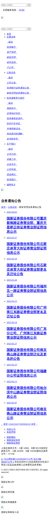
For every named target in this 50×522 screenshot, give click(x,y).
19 (23, 424)
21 (27, 424)
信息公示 (11, 429)
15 (14, 424)
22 (29, 424)
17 (18, 424)
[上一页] (2, 424)
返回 (10, 42)
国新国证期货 (13, 443)
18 (20, 424)
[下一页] (37, 424)
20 (25, 424)
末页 (33, 424)
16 (16, 424)
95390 (21, 10)
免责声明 (11, 432)
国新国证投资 (13, 440)
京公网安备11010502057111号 (18, 459)
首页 (3, 207)
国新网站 (11, 437)
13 (9, 424)
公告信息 (12, 207)
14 (12, 424)
